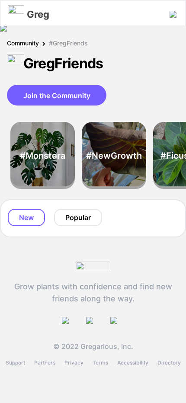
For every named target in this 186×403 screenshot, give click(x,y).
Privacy (73, 362)
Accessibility (132, 362)
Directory (169, 362)
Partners (44, 362)
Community (23, 43)
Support (15, 362)
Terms (100, 362)
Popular (78, 217)
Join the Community (56, 95)
